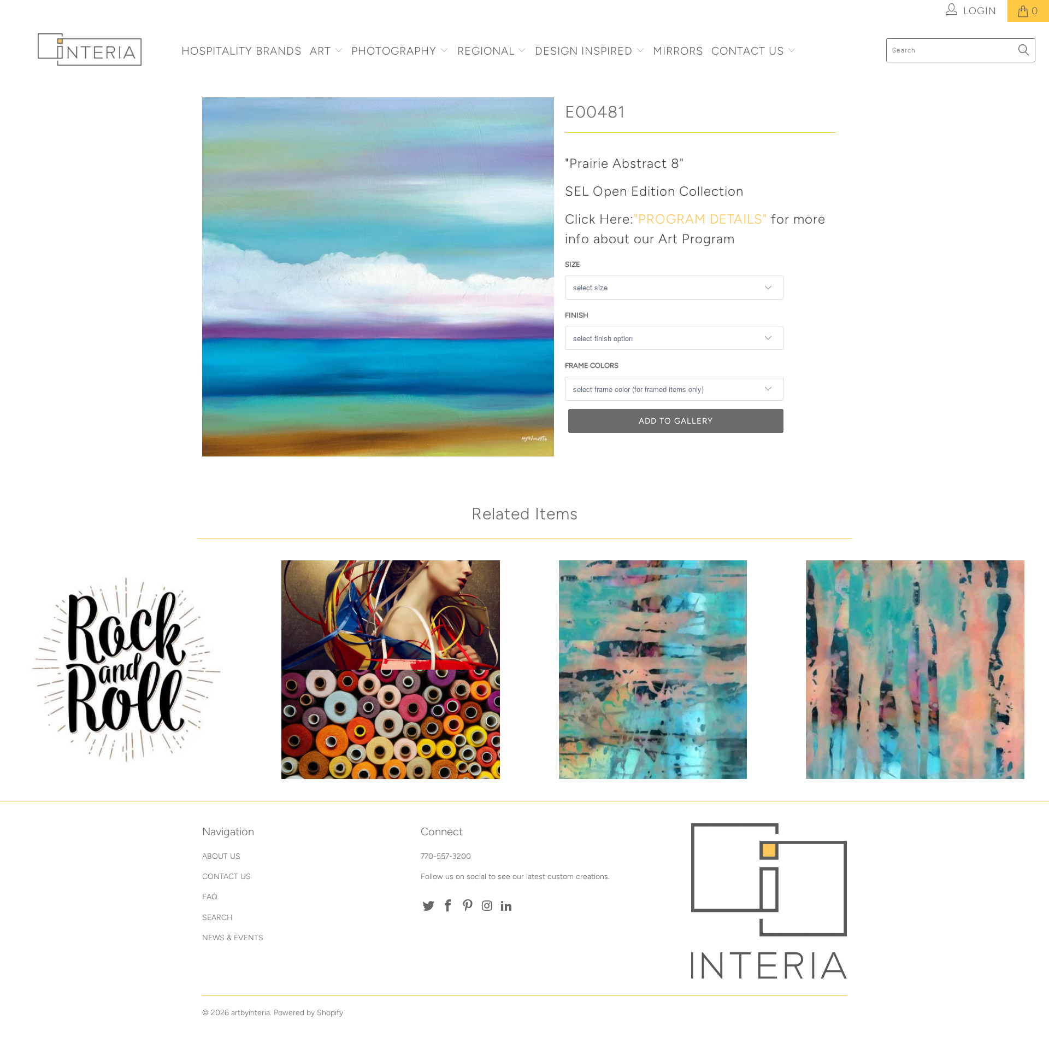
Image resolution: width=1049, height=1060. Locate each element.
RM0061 (915, 669)
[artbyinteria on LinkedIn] (507, 906)
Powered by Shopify (308, 1012)
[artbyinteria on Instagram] (487, 906)
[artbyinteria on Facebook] (448, 906)
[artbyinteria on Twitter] (429, 906)
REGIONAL (486, 50)
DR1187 (390, 669)
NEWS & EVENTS (232, 937)
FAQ (209, 896)
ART (320, 50)
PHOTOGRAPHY (394, 50)
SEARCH (217, 917)
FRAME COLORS (591, 365)
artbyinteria (250, 1012)
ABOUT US (221, 856)
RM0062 (652, 669)
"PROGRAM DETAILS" (700, 219)
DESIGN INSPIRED (584, 50)
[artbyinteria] (89, 49)
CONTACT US (749, 50)
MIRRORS (678, 50)
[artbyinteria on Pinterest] (467, 906)
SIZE (572, 264)
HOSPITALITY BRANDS (241, 50)
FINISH (576, 315)
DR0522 (128, 669)
